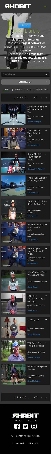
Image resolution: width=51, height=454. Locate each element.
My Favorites (42, 90)
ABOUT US (19, 420)
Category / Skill (25, 82)
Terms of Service (19, 443)
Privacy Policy (34, 443)
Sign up (24, 25)
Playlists (18, 90)
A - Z (29, 90)
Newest (6, 90)
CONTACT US (31, 420)
